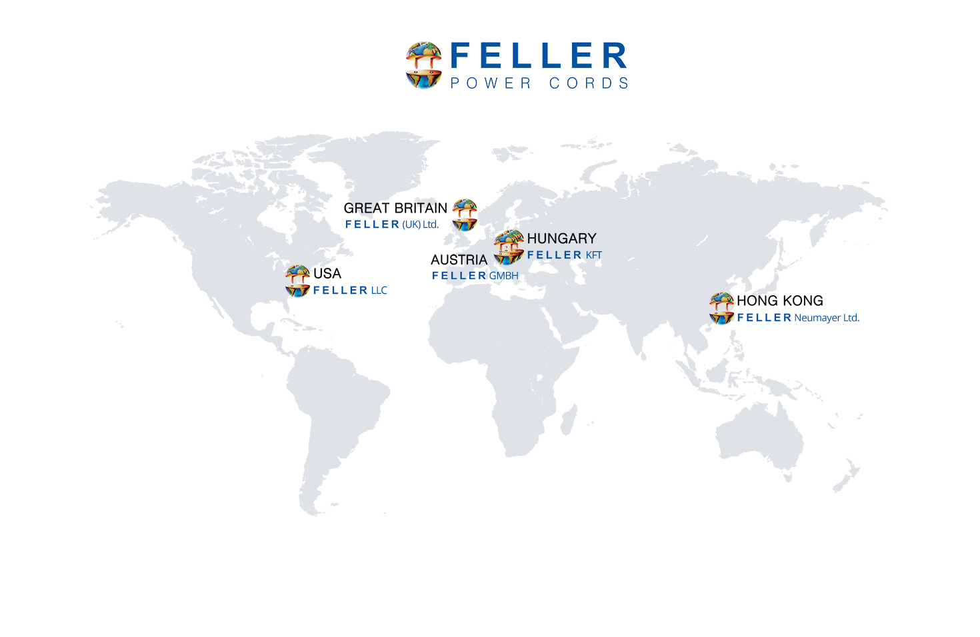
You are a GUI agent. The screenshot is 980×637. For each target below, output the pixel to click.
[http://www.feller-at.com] (551, 262)
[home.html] (337, 297)
